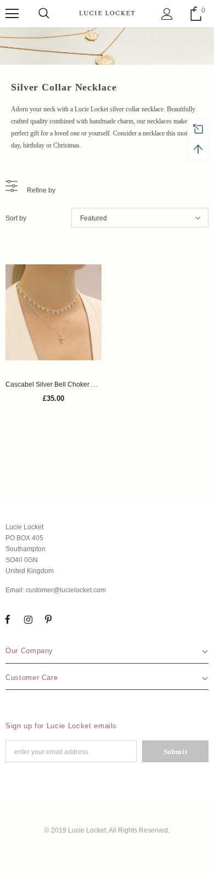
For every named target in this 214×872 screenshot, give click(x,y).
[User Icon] (167, 14)
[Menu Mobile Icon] (12, 13)
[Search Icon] (43, 13)
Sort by (15, 218)
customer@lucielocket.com (66, 590)
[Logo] (107, 13)
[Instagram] (28, 619)
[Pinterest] (48, 619)
